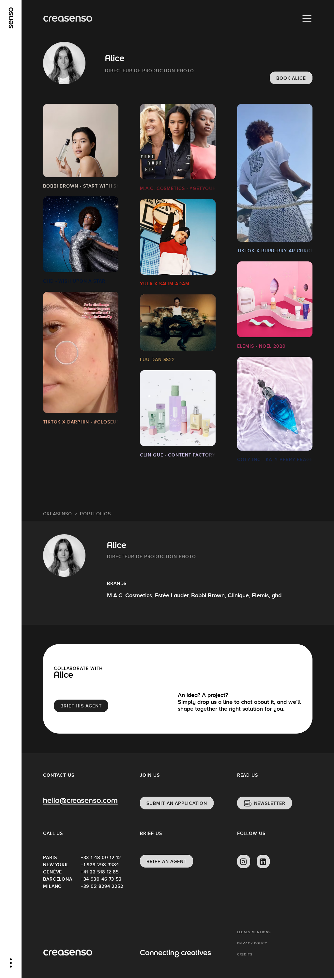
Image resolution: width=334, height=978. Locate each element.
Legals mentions (254, 932)
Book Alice (291, 78)
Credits (244, 954)
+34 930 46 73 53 (100, 879)
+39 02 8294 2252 (100, 886)
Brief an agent (166, 861)
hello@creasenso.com (80, 801)
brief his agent (81, 705)
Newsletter (269, 803)
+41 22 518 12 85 (100, 872)
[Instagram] (243, 861)
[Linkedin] (263, 861)
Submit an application (176, 803)
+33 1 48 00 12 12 (100, 857)
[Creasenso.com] (67, 19)
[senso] (10, 18)
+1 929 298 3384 (100, 864)
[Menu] (306, 18)
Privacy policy (252, 943)
